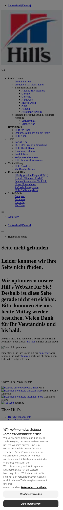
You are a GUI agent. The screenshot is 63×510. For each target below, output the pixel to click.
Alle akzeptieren (30, 503)
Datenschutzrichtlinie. (34, 487)
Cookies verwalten (31, 494)
